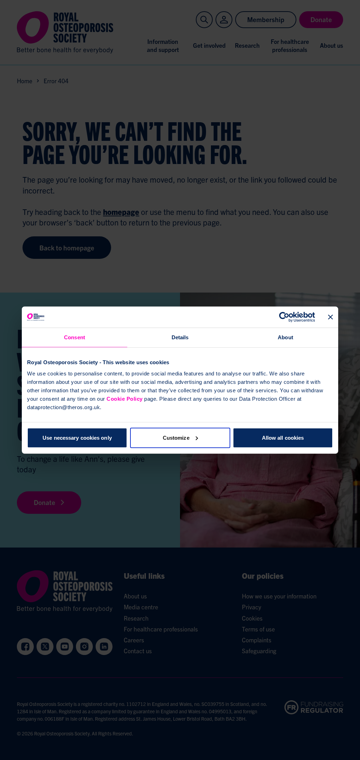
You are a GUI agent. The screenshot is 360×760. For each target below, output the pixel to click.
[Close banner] (330, 317)
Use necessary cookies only (77, 437)
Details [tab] (180, 337)
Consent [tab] (74, 337)
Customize (176, 437)
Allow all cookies (283, 437)
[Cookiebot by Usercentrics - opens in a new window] (284, 317)
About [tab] (285, 337)
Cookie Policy (125, 398)
